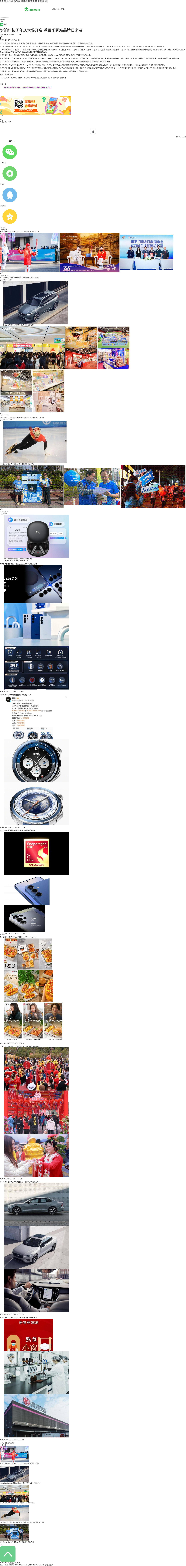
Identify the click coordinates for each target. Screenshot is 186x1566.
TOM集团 (3, 1563)
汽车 (42, 1)
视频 (29, 1)
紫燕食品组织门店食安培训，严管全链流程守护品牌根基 (19, 1318)
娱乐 (8, 1)
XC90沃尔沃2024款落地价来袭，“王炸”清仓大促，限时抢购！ (20, 277)
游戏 (15, 1)
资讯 (4, 1)
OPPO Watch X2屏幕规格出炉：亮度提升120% (16, 695)
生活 (22, 1)
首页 (1, 1)
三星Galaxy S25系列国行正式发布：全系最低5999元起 (18, 830)
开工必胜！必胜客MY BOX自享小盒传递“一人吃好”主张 (18, 937)
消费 (39, 1)
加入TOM (16, 1563)
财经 (32, 1)
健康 (35, 1)
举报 (1, 120)
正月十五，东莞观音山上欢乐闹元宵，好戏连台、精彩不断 (19, 1046)
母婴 (25, 1)
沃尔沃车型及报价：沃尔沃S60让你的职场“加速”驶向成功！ (20, 1182)
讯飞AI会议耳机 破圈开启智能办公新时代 (18, 559)
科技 (46, 1)
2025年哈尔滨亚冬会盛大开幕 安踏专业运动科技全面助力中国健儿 (22, 417)
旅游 (18, 1)
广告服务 (10, 1563)
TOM (1, 280)
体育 (11, 1)
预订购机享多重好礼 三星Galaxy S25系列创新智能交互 (18, 564)
